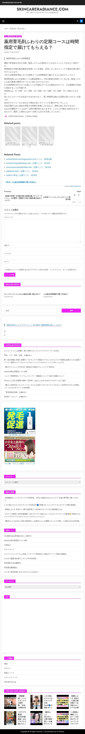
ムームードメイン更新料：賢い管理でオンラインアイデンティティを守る (31, 351)
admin (7, 52)
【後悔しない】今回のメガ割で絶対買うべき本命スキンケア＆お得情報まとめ (33, 509)
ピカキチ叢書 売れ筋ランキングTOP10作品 (20, 558)
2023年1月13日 (9, 297)
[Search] (77, 21)
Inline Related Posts (75, 186)
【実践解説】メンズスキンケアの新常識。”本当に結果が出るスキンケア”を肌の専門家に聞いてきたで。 (22, 707)
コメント (8, 217)
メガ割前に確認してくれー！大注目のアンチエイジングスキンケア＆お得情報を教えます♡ (74, 721)
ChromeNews (49, 731)
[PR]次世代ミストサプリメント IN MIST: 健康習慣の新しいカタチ (34, 325)
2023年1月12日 (49, 297)
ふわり (6, 36)
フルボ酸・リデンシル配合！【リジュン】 (20, 463)
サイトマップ (9, 549)
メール (7, 253)
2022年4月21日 (15, 52)
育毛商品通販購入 (10, 567)
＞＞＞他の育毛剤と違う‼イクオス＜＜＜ (19, 435)
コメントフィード (10, 677)
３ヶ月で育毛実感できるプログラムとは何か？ (21, 572)
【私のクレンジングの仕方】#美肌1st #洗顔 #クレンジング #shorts (29, 367)
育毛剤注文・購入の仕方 (15, 36)
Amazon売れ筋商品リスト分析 (15, 371)
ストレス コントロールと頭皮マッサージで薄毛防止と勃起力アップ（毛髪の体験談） (36, 554)
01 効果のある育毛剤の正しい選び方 (17, 536)
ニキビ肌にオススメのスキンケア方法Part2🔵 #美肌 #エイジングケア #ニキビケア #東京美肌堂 (40, 505)
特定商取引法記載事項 (12, 563)
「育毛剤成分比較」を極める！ (15, 392)
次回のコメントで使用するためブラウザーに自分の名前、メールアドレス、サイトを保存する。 (42, 269)
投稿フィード (9, 673)
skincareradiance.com (42, 9)
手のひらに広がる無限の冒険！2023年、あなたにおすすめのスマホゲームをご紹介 (35, 380)
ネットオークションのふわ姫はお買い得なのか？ (22, 294)
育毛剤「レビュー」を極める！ (15, 396)
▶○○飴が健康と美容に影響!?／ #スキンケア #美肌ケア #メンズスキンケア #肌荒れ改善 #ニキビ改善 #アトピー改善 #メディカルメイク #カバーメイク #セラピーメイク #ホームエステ (42, 361)
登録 (5, 664)
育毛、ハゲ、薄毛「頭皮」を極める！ (18, 355)
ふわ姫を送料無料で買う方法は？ (56, 294)
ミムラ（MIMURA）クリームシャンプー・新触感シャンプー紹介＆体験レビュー (34, 376)
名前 (7, 245)
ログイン (7, 668)
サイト (6, 262)
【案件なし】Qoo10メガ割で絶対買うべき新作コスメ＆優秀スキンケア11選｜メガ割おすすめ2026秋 (41, 521)
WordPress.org (10, 682)
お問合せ (7, 545)
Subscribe (81, 21)
